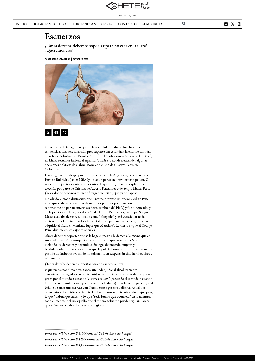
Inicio (21, 24)
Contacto (127, 24)
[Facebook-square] (226, 24)
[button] (48, 132)
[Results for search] (194, 29)
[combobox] (194, 24)
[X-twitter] (233, 24)
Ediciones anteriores (92, 24)
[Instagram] (239, 24)
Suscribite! (152, 24)
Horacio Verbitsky (50, 24)
